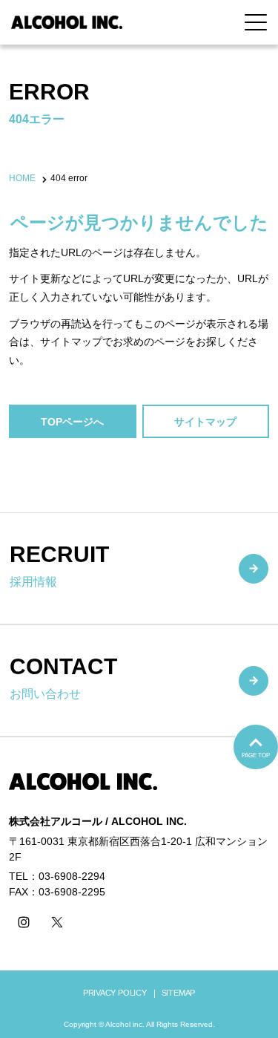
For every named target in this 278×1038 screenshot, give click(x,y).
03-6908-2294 (72, 876)
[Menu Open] (256, 22)
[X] (57, 922)
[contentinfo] (139, 887)
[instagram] (24, 922)
